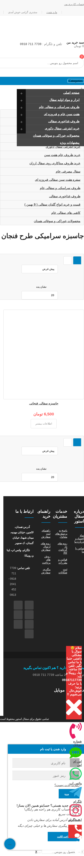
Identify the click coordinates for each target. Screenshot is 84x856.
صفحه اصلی (71, 92)
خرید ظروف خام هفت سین (62, 155)
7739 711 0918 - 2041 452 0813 (12, 581)
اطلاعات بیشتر (43, 423)
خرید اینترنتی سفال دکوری (62, 128)
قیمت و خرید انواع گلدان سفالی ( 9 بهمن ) (52, 204)
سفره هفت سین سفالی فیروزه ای (57, 179)
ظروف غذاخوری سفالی (64, 121)
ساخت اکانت (63, 836)
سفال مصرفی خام (68, 171)
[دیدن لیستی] (67, 260)
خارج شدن (5, 4)
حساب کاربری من (74, 4)
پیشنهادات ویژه (70, 142)
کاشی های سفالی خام (65, 213)
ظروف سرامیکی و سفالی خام (59, 107)
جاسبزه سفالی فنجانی (43, 403)
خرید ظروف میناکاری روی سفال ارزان (54, 163)
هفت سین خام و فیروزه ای (62, 114)
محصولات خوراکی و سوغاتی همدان (56, 135)
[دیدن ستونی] (77, 260)
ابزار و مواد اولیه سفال (64, 100)
